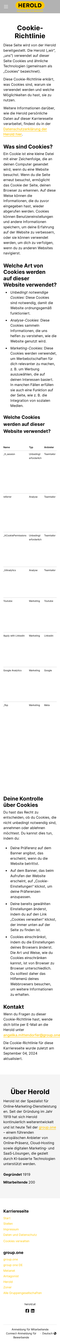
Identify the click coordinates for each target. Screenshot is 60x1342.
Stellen (8, 1223)
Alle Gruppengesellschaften (22, 1293)
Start (6, 1218)
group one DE (13, 1265)
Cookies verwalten (16, 1241)
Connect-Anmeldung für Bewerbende (21, 1335)
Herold (8, 1282)
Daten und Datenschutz (20, 1234)
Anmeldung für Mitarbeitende (30, 1329)
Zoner (7, 1287)
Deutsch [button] (49, 1333)
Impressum (11, 1229)
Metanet (9, 1270)
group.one (47, 1127)
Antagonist (11, 1276)
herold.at (30, 1304)
